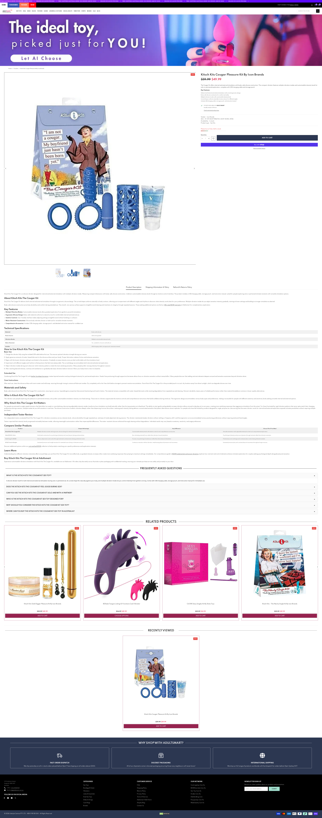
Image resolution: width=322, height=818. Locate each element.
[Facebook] (4, 798)
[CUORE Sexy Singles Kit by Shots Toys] (200, 563)
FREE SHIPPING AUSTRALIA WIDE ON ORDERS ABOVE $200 (77, 1)
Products (16, 68)
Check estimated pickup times (211, 110)
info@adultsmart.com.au (16, 790)
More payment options (259, 148)
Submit (274, 789)
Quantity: (204, 135)
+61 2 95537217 (15, 787)
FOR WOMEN (13, 5)
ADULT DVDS (294, 5)
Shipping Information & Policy (157, 287)
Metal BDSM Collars (10, 435)
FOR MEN (24, 5)
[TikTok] (11, 798)
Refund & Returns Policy (182, 287)
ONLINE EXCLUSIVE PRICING (45, 1)
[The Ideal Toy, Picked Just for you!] (161, 40)
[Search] (308, 11)
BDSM (32, 5)
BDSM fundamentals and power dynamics (185, 454)
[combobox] (306, 11)
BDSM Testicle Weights (11, 442)
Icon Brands (210, 117)
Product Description (133, 287)
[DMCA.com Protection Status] (165, 814)
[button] (5, 168)
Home (10, 68)
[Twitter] (15, 798)
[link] (213, 138)
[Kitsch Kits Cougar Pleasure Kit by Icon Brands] (161, 674)
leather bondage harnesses (39, 376)
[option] (100, 168)
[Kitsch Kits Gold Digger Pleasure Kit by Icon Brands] (42, 563)
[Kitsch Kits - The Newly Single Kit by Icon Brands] (279, 563)
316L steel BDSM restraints (172, 305)
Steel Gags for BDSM (10, 438)
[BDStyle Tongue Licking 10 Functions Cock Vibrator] (121, 563)
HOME (4, 5)
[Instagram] (8, 798)
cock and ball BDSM (35, 446)
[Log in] (312, 5)
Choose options (121, 616)
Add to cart (267, 138)
